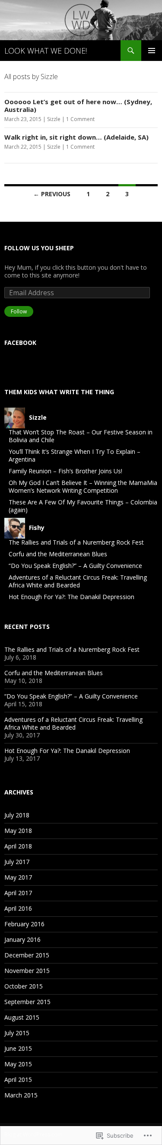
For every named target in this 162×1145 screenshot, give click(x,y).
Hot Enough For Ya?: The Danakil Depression (71, 597)
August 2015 (21, 1017)
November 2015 (27, 970)
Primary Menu (151, 50)
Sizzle (53, 119)
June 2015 (18, 1048)
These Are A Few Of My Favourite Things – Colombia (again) (83, 506)
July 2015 (16, 1033)
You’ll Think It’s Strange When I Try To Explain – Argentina (74, 455)
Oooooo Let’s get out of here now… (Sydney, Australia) (78, 105)
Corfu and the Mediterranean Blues (58, 554)
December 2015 (26, 955)
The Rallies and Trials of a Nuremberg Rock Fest (76, 542)
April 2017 (18, 893)
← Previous (51, 194)
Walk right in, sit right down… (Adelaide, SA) (76, 137)
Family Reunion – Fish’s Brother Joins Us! (65, 471)
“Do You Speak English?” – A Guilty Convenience (75, 565)
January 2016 (22, 939)
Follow (19, 311)
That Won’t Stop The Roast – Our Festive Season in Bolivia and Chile (80, 436)
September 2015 (27, 1002)
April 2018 (18, 846)
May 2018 (18, 830)
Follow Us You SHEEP (39, 248)
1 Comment (80, 119)
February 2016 (24, 924)
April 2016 (18, 908)
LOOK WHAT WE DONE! (45, 50)
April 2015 (18, 1079)
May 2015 (18, 1064)
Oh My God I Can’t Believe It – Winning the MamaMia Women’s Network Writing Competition (83, 486)
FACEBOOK (20, 342)
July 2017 (16, 862)
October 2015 (23, 986)
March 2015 (21, 1095)
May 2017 (18, 877)
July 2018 (16, 815)
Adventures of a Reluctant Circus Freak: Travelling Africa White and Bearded (78, 581)
